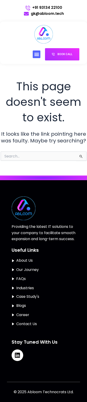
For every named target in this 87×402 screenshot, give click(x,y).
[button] (36, 54)
